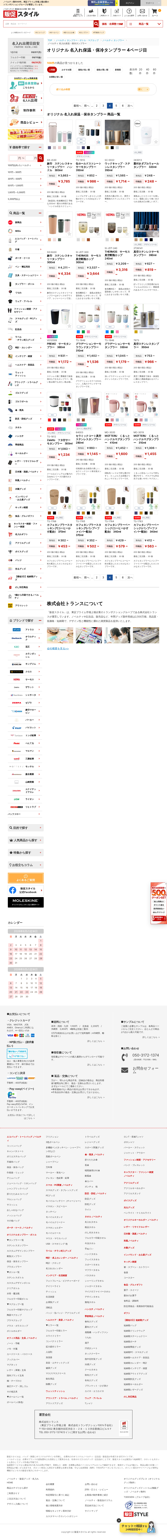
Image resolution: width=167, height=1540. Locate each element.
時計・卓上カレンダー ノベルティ (62, 1258)
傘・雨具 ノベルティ (94, 1154)
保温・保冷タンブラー (17, 1261)
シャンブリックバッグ (17, 1188)
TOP (50, 40)
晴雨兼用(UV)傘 (92, 1170)
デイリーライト (53, 1286)
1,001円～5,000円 (16, 192)
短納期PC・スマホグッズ (136, 1352)
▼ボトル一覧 (13, 1272)
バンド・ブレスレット (134, 1165)
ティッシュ (51, 1291)
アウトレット (21, 605)
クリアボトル (13, 1288)
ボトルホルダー (14, 1331)
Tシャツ (88, 1403)
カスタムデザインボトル (18, 1283)
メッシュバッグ (14, 1215)
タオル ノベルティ (93, 1216)
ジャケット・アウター (134, 1153)
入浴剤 (49, 1352)
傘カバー (89, 1181)
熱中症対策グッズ (93, 1359)
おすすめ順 (66, 69)
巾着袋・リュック (15, 1172)
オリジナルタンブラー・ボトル (22, 1234)
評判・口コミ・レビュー (96, 1489)
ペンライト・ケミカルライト (137, 1213)
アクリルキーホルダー (134, 1188)
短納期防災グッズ (132, 1379)
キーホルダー (21, 453)
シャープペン (52, 1162)
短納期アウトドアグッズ (135, 1373)
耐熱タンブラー (14, 1256)
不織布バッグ (13, 1162)
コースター (129, 1277)
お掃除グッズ (52, 1302)
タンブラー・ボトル (24, 284)
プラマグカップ (14, 1320)
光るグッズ (20, 569)
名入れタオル (91, 1222)
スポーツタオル (92, 1264)
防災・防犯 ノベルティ (95, 1193)
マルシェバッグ (14, 1199)
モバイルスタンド (54, 1217)
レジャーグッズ (92, 1142)
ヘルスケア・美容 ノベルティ (60, 1320)
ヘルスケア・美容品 (24, 365)
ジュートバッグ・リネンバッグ (22, 1183)
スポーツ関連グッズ (94, 1147)
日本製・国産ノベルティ (26, 471)
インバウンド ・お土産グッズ (22, 498)
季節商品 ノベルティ (94, 1316)
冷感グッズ (90, 1364)
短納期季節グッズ (132, 1347)
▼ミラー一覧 (52, 1325)
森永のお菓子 (130, 1295)
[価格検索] (41, 158)
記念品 (18, 329)
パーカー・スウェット (134, 1147)
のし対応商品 (21, 587)
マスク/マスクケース (56, 1373)
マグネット (12, 1365)
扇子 (87, 1343)
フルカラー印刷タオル (95, 1238)
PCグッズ (50, 1195)
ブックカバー (13, 1359)
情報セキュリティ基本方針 (58, 1511)
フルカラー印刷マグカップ (19, 1309)
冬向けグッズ (91, 1380)
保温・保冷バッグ (15, 1167)
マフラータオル (92, 1270)
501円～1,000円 (15, 185)
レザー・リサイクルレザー (26, 462)
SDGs (18, 231)
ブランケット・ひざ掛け (96, 1386)
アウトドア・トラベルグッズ (26, 383)
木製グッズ (20, 489)
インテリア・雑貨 (23, 356)
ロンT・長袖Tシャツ (133, 1137)
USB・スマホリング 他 (57, 1244)
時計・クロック (53, 1263)
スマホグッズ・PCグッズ (26, 320)
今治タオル (90, 1243)
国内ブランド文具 (15, 1375)
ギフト (127, 1313)
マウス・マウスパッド (56, 1238)
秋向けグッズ (91, 1375)
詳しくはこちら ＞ (96, 1041)
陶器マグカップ (14, 1315)
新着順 (118, 69)
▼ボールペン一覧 (15, 1397)
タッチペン (51, 1211)
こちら (35, 66)
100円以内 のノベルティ (19, 165)
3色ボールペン (53, 1142)
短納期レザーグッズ (133, 1389)
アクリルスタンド (132, 1193)
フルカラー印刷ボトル (17, 1299)
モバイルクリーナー (55, 1222)
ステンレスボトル (15, 1277)
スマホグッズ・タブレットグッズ (62, 1190)
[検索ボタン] (96, 23)
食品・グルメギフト (24, 516)
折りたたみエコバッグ (17, 1194)
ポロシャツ (129, 1142)
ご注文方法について (16, 1498)
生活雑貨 (50, 1297)
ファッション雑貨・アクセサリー (25, 310)
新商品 (18, 222)
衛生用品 (50, 1379)
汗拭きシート (91, 1348)
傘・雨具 (19, 410)
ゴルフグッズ (21, 393)
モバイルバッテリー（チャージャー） (64, 1201)
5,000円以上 (14, 199)
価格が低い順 (84, 69)
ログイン (130, 3)
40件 (147, 71)
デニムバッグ (13, 1178)
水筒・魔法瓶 (13, 1293)
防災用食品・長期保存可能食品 (138, 1306)
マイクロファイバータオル (97, 1291)
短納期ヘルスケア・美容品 (136, 1357)
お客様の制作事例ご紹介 (96, 1495)
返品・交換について (55, 1500)
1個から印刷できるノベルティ (27, 596)
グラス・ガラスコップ (17, 1326)
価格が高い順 (102, 69)
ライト (88, 1209)
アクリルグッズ (22, 543)
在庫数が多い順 (56, 77)
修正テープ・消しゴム (17, 1386)
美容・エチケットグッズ (57, 1363)
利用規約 (50, 1489)
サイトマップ (91, 1511)
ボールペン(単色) (15, 1402)
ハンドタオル (91, 1254)
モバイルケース (53, 1233)
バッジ (18, 560)
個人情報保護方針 (54, 1505)
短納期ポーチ (130, 1341)
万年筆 (49, 1167)
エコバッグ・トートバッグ (26, 240)
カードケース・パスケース (19, 1354)
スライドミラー (53, 1336)
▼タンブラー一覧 (15, 1240)
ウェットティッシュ (20, 374)
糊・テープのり (14, 1381)
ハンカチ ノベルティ (94, 1309)
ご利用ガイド (13, 1493)
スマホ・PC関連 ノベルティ (59, 1185)
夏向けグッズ (91, 1327)
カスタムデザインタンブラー (20, 1251)
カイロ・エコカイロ (94, 1391)
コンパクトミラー (54, 1341)
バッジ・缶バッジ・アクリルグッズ (63, 1313)
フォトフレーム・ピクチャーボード (63, 1281)
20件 (140, 71)
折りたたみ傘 (91, 1160)
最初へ (77, 105)
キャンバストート (15, 1151)
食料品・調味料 (131, 1301)
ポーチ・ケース (22, 258)
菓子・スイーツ (131, 1290)
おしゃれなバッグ (15, 1210)
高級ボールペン (53, 1156)
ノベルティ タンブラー (113, 40)
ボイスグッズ (21, 551)
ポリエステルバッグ (16, 1156)
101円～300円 (14, 172)
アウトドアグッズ (54, 1403)
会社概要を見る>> (58, 648)
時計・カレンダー (23, 347)
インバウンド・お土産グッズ (137, 1255)
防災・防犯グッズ (23, 419)
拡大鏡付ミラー (53, 1346)
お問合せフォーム (146, 1070)
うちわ (18, 292)
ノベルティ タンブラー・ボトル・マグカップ (77, 40)
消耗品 (49, 1307)
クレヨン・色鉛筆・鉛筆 (57, 1178)
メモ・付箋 (12, 1349)
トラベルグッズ (92, 1137)
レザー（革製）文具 (16, 1370)
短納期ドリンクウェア (134, 1331)
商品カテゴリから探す (17, 1488)
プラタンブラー (14, 1267)
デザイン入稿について (17, 1504)
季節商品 (19, 444)
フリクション (52, 1137)
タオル (18, 427)
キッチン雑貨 (21, 507)
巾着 (17, 249)
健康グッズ (51, 1368)
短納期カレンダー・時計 (135, 1363)
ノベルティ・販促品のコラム (98, 1500)
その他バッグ (13, 1220)
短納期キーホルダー (133, 1384)
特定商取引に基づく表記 (57, 1495)
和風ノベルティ (22, 480)
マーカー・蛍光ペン (55, 1172)
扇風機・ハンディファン (96, 1332)
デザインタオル (92, 1297)
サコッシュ (12, 1204)
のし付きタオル (92, 1232)
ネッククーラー (92, 1353)
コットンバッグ (14, 1146)
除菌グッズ (51, 1384)
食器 (126, 1272)
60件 (154, 71)
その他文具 (12, 1391)
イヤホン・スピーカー (56, 1206)
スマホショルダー (54, 1227)
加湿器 (49, 1357)
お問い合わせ (91, 1484)
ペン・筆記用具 (22, 266)
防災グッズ (90, 1199)
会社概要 (50, 1484)
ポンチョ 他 (91, 1186)
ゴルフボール (21, 401)
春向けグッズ (91, 1321)
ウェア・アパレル (23, 301)
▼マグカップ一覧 (15, 1304)
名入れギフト (21, 534)
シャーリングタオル (94, 1281)
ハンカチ (19, 436)
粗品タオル (90, 1227)
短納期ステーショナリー (135, 1336)
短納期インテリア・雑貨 (135, 1368)
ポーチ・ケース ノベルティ (20, 1227)
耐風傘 (88, 1176)
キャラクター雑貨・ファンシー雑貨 (25, 525)
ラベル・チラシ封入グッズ (58, 1251)
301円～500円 (15, 179)
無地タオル (90, 1302)
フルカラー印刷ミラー (56, 1330)
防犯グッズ (90, 1204)
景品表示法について (94, 1505)
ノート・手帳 (13, 1343)
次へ (130, 105)
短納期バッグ (130, 1325)
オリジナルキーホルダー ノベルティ (141, 1220)
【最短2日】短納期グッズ (26, 578)
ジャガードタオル (93, 1286)
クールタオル (91, 1369)
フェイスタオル (92, 1259)
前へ (86, 105)
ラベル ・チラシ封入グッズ (24, 338)
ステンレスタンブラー (17, 1245)
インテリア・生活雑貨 (56, 1275)
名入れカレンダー (54, 1268)
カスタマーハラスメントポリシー (62, 1516)
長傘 (87, 1165)
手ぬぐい (89, 1248)
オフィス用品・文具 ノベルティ (22, 1338)
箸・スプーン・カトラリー (136, 1267)
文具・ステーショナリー (26, 275)
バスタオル (90, 1275)
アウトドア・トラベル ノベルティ (62, 1398)
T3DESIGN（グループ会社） (137, 1497)
